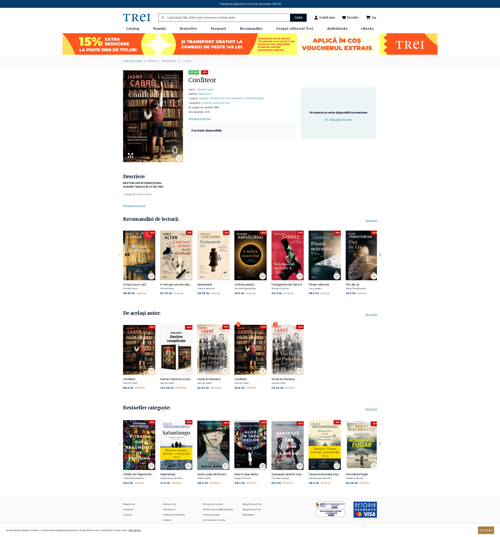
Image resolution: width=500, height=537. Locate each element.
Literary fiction (169, 60)
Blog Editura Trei (252, 504)
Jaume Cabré (205, 89)
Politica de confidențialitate (218, 509)
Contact (127, 514)
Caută (298, 17)
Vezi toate (371, 220)
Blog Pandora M (252, 509)
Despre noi (129, 504)
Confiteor (187, 60)
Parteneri (128, 509)
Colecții (167, 519)
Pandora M (205, 93)
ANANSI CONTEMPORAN (248, 98)
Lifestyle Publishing (174, 514)
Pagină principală (132, 60)
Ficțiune (151, 60)
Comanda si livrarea (214, 519)
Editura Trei (169, 504)
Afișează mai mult (199, 118)
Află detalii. (134, 530)
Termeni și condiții (213, 504)
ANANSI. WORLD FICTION (215, 98)
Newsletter (248, 514)
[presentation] (120, 255)
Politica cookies (211, 514)
